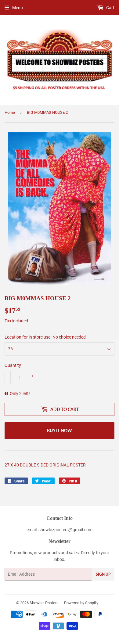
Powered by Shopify (81, 603)
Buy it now (59, 430)
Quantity (13, 365)
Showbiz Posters (44, 603)
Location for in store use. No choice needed (45, 337)
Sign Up (103, 574)
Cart (109, 7)
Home (10, 112)
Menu (17, 7)
